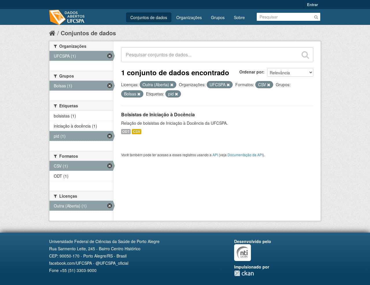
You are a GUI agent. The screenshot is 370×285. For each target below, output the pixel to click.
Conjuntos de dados (148, 17)
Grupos (218, 17)
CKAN (244, 273)
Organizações (189, 17)
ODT (126, 131)
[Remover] (171, 84)
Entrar (312, 4)
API (215, 154)
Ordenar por (251, 72)
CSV (136, 131)
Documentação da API (245, 154)
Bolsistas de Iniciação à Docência (158, 114)
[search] (305, 54)
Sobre (239, 17)
